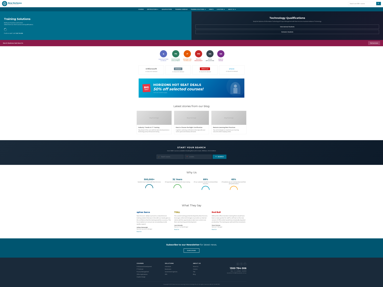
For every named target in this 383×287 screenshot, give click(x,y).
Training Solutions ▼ (198, 9)
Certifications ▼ (152, 9)
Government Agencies (171, 272)
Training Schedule (181, 9)
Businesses (168, 269)
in (237, 264)
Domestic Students (287, 32)
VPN (166, 274)
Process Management (143, 272)
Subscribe (191, 250)
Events (211, 9)
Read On (139, 231)
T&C (194, 272)
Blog (194, 274)
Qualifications (167, 9)
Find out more (374, 43)
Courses (141, 9)
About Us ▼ (232, 9)
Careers (195, 269)
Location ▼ (221, 9)
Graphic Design (141, 277)
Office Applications (142, 274)
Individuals (168, 266)
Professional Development (144, 266)
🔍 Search (219, 156)
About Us (195, 266)
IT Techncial (140, 269)
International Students (287, 27)
